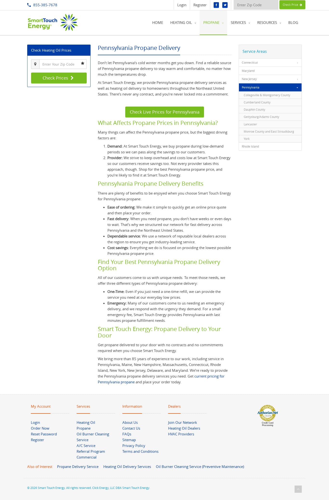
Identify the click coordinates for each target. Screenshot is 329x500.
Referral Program (91, 451)
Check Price (291, 5)
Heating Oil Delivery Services (127, 466)
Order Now (40, 428)
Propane (84, 428)
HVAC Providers (181, 434)
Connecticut (250, 62)
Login (181, 4)
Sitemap (129, 439)
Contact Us (131, 428)
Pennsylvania (250, 87)
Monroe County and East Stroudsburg (269, 131)
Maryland (248, 71)
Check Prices (56, 78)
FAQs (126, 434)
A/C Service (86, 445)
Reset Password (44, 434)
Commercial (87, 457)
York (247, 139)
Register (200, 4)
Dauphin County (254, 109)
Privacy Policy (133, 445)
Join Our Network (182, 422)
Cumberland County (257, 102)
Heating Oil (86, 422)
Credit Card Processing (267, 424)
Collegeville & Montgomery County (267, 95)
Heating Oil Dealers (184, 428)
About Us (130, 422)
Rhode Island (250, 146)
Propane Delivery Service (78, 466)
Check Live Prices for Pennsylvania (164, 112)
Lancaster (250, 124)
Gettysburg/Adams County (261, 117)
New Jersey (249, 79)
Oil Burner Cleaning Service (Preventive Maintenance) (200, 466)
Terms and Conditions (140, 451)
